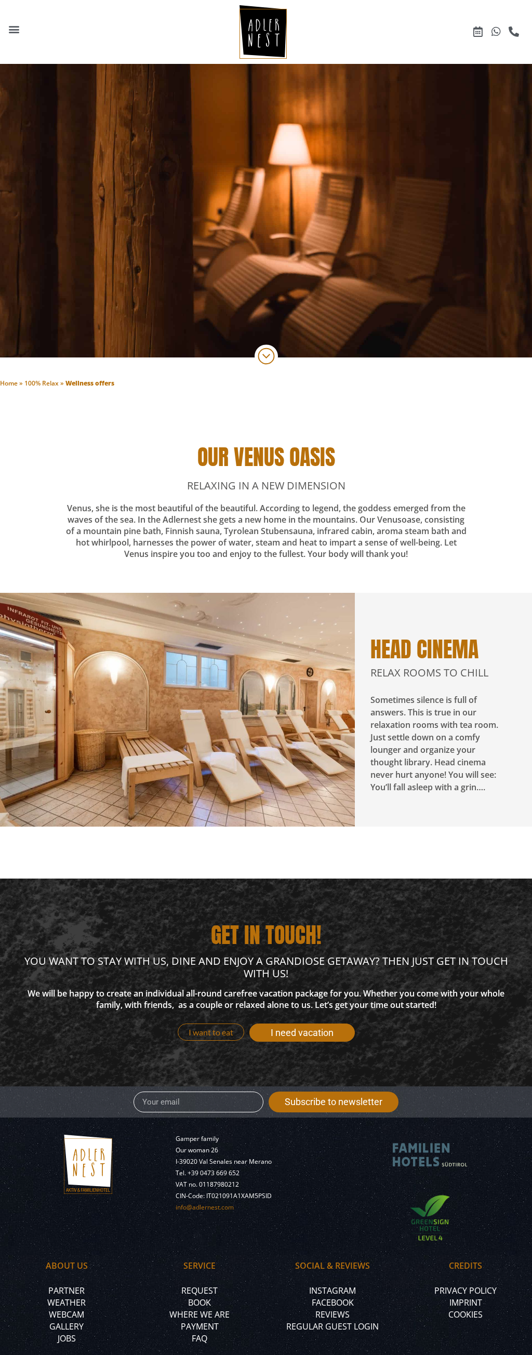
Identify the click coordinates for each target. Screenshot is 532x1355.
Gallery (66, 1326)
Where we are (199, 1314)
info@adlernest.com (205, 1207)
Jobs (67, 1338)
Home (9, 383)
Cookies (465, 1314)
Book (199, 1302)
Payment (200, 1326)
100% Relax (41, 383)
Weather (66, 1302)
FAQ (199, 1338)
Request (199, 1290)
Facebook (333, 1302)
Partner (66, 1290)
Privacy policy (465, 1290)
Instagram (332, 1290)
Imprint (465, 1302)
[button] (13, 29)
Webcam (66, 1314)
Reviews (332, 1314)
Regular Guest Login (332, 1326)
